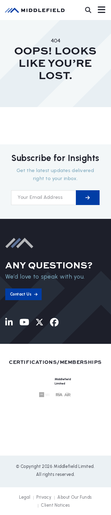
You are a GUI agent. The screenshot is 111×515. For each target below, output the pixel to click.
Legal (24, 497)
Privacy (43, 497)
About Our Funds (74, 497)
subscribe (88, 197)
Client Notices (55, 505)
